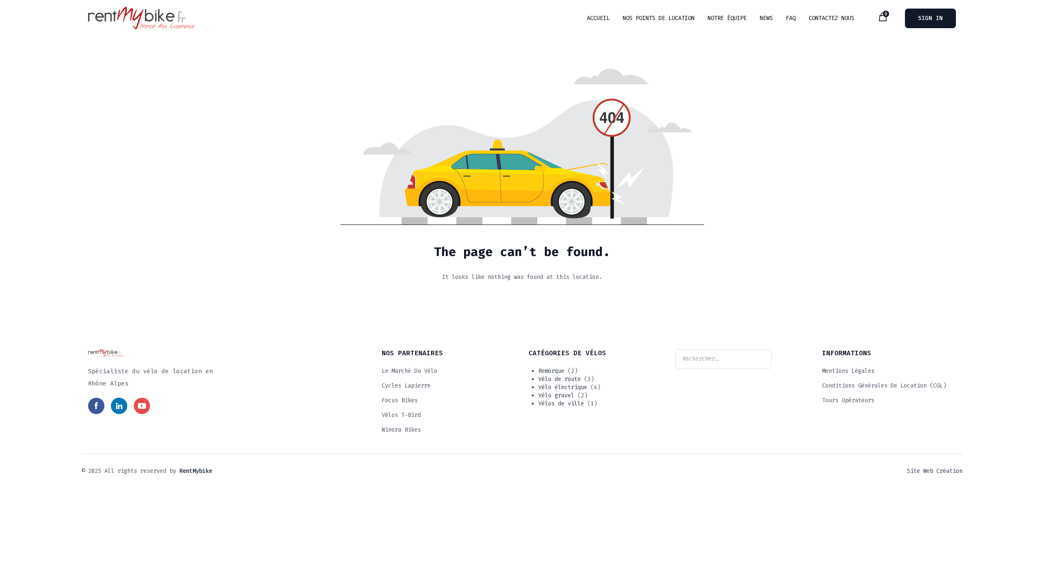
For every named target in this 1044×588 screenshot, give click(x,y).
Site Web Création (934, 471)
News (766, 18)
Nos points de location (659, 18)
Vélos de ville (561, 404)
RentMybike (195, 471)
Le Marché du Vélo (409, 371)
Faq (791, 18)
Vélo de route (559, 379)
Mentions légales (848, 371)
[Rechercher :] (723, 359)
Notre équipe (727, 18)
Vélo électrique (562, 387)
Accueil (598, 18)
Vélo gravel (556, 395)
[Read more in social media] (96, 406)
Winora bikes (401, 430)
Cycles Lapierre (406, 386)
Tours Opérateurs (848, 400)
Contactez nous (831, 18)
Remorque (551, 371)
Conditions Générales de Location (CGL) (884, 386)
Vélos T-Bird (401, 415)
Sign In (930, 18)
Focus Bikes (400, 400)
